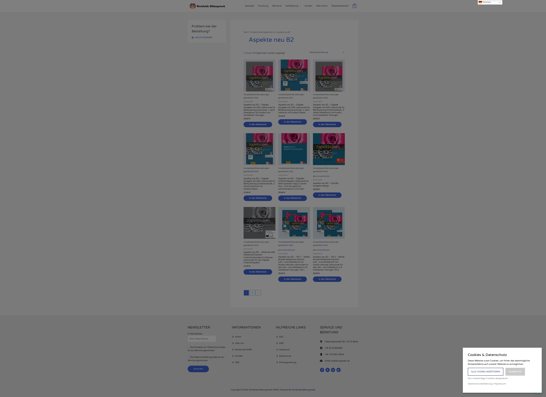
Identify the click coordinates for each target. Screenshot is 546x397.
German (486, 2)
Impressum (500, 383)
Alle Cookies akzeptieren (485, 372)
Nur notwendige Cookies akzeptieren (488, 378)
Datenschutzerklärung (480, 383)
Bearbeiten (515, 372)
